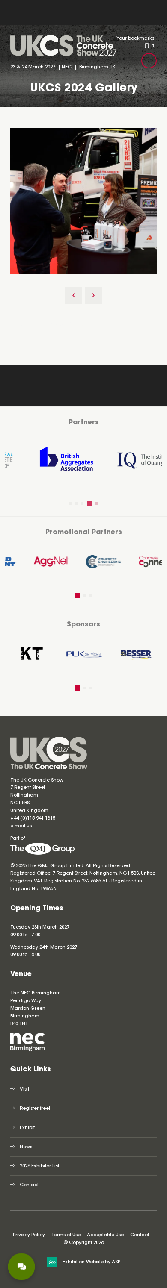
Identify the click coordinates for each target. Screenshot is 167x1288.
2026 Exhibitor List (39, 1166)
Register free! (35, 1108)
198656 (47, 889)
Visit (24, 1089)
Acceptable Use (105, 1235)
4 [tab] (88, 503)
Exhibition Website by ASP (91, 1262)
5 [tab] (95, 503)
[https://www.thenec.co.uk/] (27, 1050)
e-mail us (21, 826)
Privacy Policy (29, 1235)
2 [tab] (76, 503)
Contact (29, 1185)
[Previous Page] (73, 295)
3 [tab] (82, 503)
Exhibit (27, 1128)
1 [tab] (70, 503)
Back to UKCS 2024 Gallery (52, 324)
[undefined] (42, 853)
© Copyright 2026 (83, 1243)
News (26, 1147)
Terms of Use (66, 1235)
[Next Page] (93, 295)
